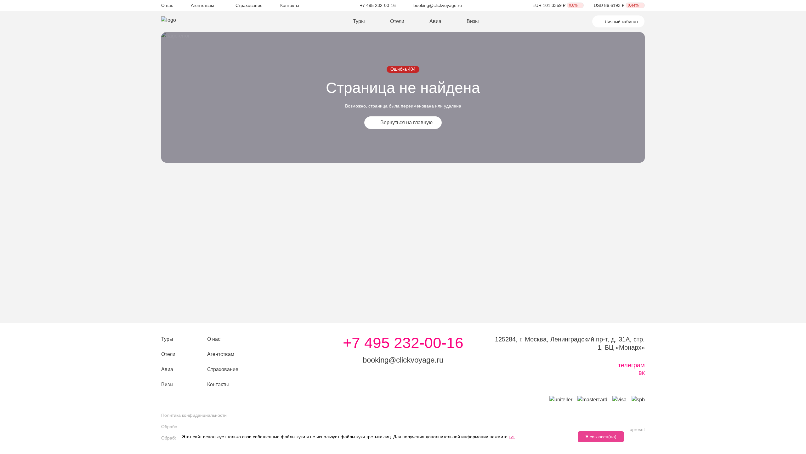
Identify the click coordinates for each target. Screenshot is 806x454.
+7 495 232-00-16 (378, 5)
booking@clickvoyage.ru (437, 5)
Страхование (249, 5)
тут (512, 436)
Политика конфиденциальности (194, 415)
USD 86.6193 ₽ (616, 5)
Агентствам (202, 5)
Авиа (435, 21)
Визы (473, 21)
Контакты (289, 5)
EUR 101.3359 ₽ (555, 5)
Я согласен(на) (600, 436)
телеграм (631, 365)
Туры (359, 21)
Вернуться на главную (406, 122)
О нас (167, 5)
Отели (397, 21)
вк (642, 372)
